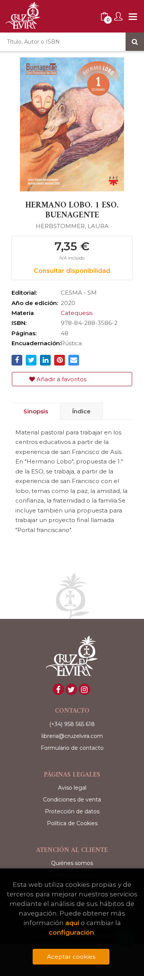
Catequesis (77, 313)
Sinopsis (35, 411)
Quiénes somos (72, 863)
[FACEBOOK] (58, 689)
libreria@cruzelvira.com (72, 736)
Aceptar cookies (71, 956)
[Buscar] (135, 42)
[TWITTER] (71, 689)
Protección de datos (72, 811)
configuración (71, 932)
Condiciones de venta (72, 799)
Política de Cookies (72, 823)
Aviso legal (72, 787)
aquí (72, 923)
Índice (81, 411)
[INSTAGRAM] (84, 689)
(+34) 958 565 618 (72, 724)
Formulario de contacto (72, 747)
